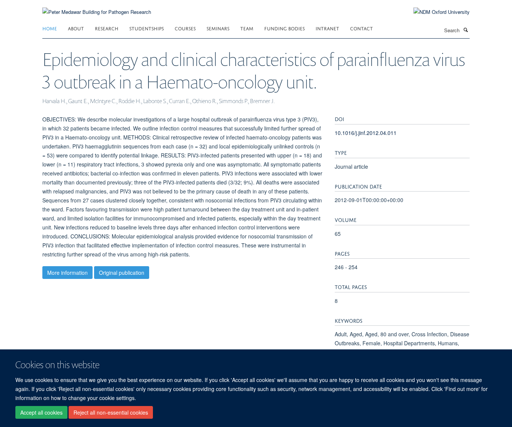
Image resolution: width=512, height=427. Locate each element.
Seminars (218, 27)
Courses (185, 27)
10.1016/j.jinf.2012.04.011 (366, 132)
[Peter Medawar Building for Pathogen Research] (96, 7)
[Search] (465, 29)
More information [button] (67, 272)
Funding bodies (284, 27)
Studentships (146, 27)
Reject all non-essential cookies (110, 412)
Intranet (327, 27)
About (76, 27)
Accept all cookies (41, 412)
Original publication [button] (121, 272)
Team (246, 27)
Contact (361, 27)
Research (106, 27)
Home (49, 27)
